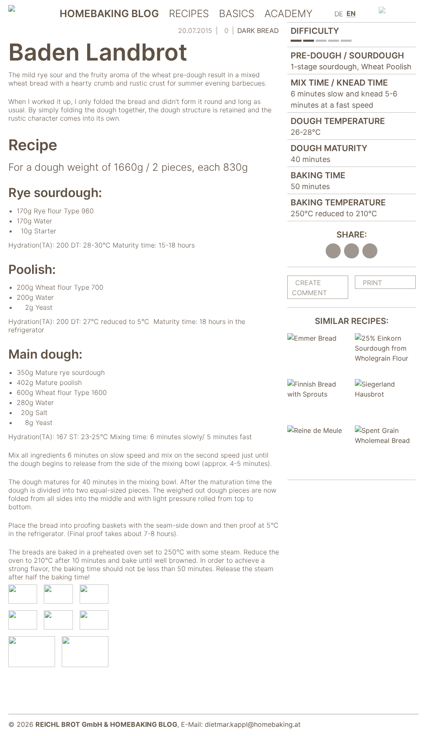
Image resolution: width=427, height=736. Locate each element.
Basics (236, 14)
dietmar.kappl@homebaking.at (253, 724)
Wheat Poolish (386, 66)
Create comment (309, 287)
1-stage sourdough (324, 66)
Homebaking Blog (109, 14)
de (338, 14)
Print (372, 282)
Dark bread (258, 30)
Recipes (189, 14)
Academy (288, 14)
